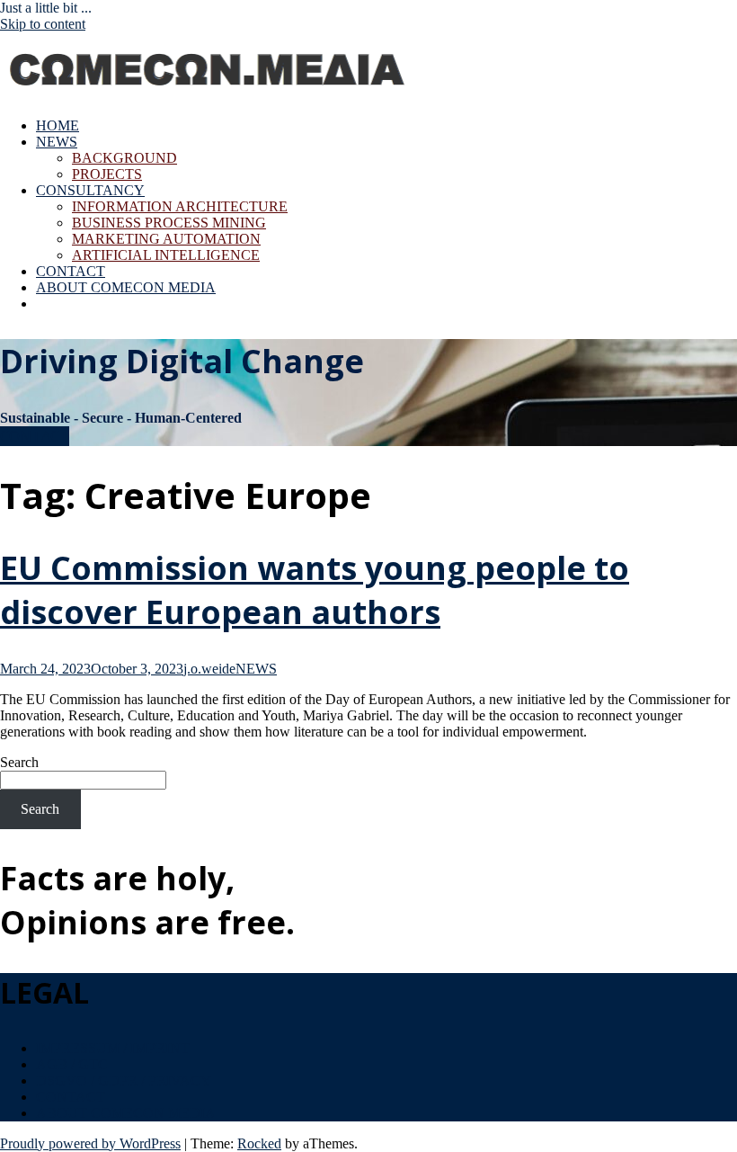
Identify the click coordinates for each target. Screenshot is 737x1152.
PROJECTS (107, 174)
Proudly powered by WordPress (90, 1143)
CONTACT (70, 271)
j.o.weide (209, 668)
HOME (57, 125)
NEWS (56, 141)
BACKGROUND (124, 157)
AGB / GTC (72, 1064)
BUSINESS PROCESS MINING (169, 222)
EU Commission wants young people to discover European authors (314, 590)
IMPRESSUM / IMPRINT (113, 1048)
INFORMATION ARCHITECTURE (180, 206)
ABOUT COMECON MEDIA (126, 287)
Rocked (259, 1143)
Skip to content (42, 23)
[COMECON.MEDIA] (209, 95)
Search (19, 762)
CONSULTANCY (90, 190)
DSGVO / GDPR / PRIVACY (123, 1080)
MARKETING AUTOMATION (166, 238)
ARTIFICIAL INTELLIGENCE (166, 255)
